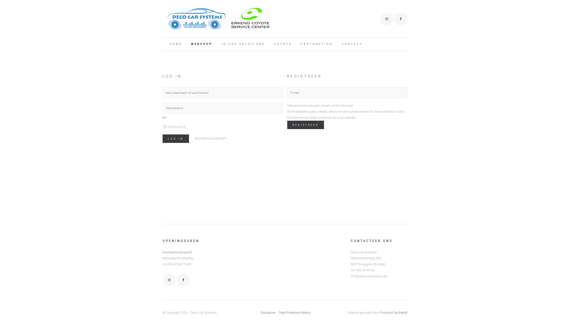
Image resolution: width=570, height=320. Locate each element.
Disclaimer (268, 312)
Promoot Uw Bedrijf (393, 312)
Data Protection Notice (294, 312)
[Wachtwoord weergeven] (164, 117)
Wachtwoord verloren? (211, 138)
